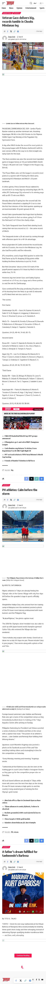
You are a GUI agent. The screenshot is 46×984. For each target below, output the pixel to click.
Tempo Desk (11, 37)
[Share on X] (11, 31)
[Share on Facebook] (7, 31)
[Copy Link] (14, 31)
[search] (31, 3)
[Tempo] (10, 3)
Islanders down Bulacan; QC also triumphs (20, 823)
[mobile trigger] (4, 3)
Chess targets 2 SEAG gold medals (17, 819)
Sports (17, 13)
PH (12, 832)
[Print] (18, 31)
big (12, 470)
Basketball (7, 13)
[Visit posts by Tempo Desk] (4, 38)
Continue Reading (23, 955)
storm (16, 832)
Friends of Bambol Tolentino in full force (20, 461)
